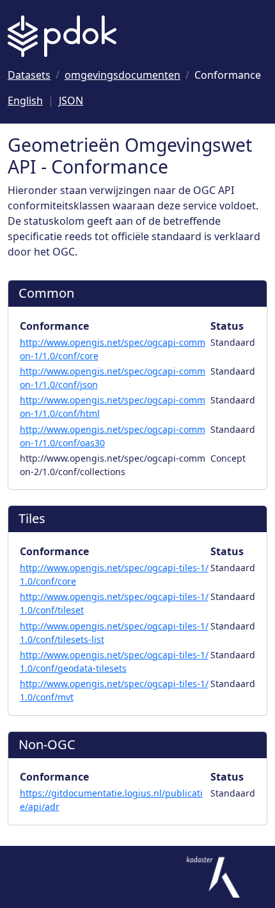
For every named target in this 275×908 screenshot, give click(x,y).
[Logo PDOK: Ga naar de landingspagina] (62, 36)
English (25, 100)
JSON (71, 100)
